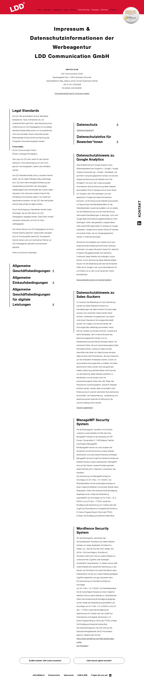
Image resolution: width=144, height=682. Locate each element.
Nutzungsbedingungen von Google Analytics (93, 280)
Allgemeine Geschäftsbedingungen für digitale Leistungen (31, 297)
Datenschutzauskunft (85, 130)
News (39, 10)
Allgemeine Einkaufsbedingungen (30, 280)
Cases (66, 10)
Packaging (95, 10)
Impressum (69, 675)
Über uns (73, 10)
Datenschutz (87, 124)
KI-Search (113, 10)
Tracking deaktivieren (84, 408)
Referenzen (58, 10)
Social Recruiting (84, 10)
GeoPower (104, 10)
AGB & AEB (82, 675)
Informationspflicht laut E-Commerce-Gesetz (72, 93)
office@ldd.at (38, 675)
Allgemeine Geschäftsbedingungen (31, 268)
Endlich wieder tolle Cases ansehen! (45, 661)
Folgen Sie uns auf (99, 675)
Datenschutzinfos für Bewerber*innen (94, 139)
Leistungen (47, 10)
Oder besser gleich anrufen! (99, 661)
